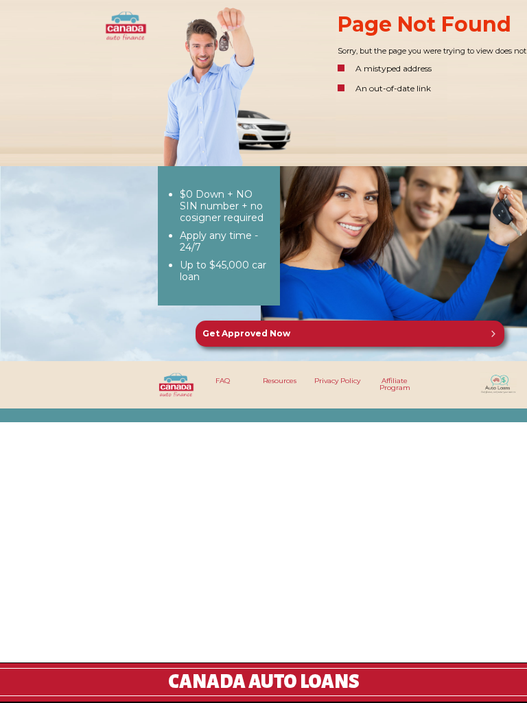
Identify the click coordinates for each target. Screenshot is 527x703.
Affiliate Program (394, 384)
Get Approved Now (246, 333)
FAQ (222, 380)
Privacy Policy (337, 380)
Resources (279, 380)
